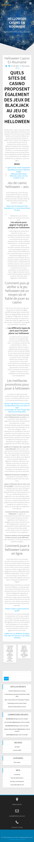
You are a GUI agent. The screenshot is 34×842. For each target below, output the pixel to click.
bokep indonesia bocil (10, 729)
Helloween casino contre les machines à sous (19, 177)
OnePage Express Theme (17, 839)
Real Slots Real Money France (17, 707)
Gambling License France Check (17, 703)
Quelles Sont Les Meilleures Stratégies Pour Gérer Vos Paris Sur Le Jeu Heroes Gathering (17, 636)
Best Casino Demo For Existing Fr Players (17, 700)
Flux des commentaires (17, 781)
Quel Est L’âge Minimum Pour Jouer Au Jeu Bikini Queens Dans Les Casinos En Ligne (17, 405)
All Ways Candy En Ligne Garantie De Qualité (17, 610)
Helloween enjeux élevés (19, 174)
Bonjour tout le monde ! (21, 719)
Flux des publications (17, 778)
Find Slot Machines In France (17, 691)
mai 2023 (17, 747)
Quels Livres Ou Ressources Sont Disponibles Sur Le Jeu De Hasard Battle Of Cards (17, 208)
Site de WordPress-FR (17, 785)
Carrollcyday (8, 722)
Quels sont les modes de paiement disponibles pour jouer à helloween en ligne (18, 170)
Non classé (17, 762)
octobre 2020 (17, 750)
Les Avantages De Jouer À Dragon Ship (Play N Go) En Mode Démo (17, 411)
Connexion (17, 774)
